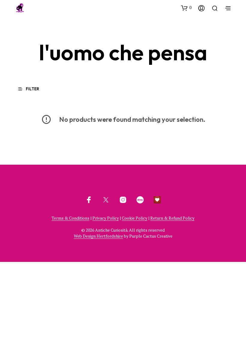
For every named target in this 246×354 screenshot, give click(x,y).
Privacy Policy (105, 218)
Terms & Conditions (70, 218)
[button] (186, 8)
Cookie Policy (134, 218)
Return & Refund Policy (172, 218)
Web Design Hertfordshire (98, 236)
